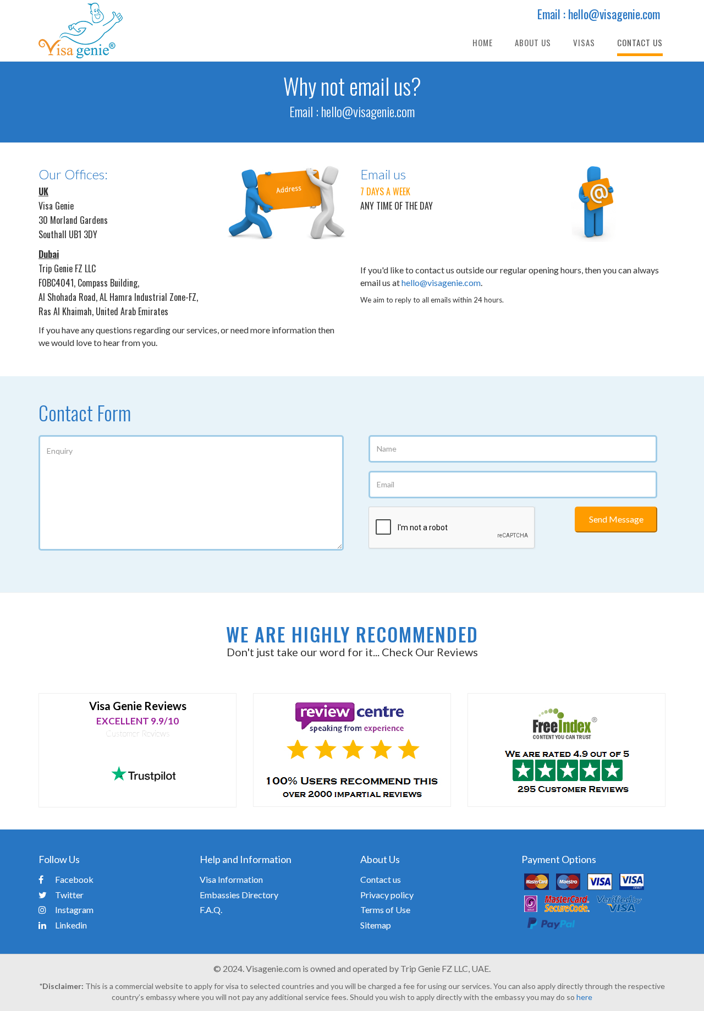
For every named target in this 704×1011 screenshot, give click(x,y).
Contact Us (640, 42)
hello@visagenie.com (368, 111)
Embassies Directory (239, 894)
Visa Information (231, 879)
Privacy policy (387, 894)
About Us (533, 42)
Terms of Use (385, 909)
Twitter (69, 894)
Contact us (380, 879)
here (584, 997)
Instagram (74, 909)
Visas (584, 42)
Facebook (74, 879)
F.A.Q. (211, 909)
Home (482, 42)
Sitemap (375, 925)
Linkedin (71, 925)
